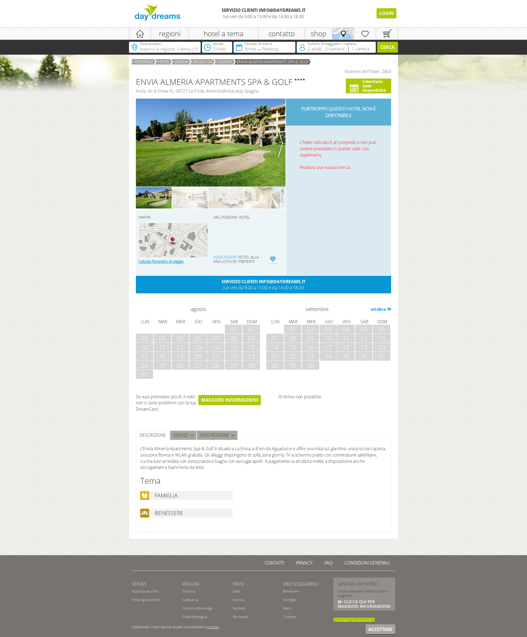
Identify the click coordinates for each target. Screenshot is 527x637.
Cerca (387, 47)
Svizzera (239, 608)
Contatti (274, 563)
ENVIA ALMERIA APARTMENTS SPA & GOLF (273, 61)
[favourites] (365, 34)
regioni (170, 33)
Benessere (291, 591)
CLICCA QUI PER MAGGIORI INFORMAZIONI (364, 604)
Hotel (164, 61)
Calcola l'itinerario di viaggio (161, 261)
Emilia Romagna (194, 616)
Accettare (380, 629)
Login (386, 13)
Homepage (143, 61)
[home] (140, 34)
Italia (236, 591)
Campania (190, 599)
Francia (238, 599)
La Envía (224, 61)
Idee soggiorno (301, 584)
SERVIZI (139, 584)
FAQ (328, 563)
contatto (281, 33)
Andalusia (203, 61)
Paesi (238, 584)
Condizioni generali (367, 563)
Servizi (180, 435)
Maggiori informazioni (229, 400)
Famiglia (289, 599)
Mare (287, 608)
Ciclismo (289, 616)
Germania (240, 616)
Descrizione (152, 435)
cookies (212, 626)
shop (318, 33)
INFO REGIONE (214, 435)
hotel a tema (223, 33)
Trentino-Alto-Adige (197, 608)
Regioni (190, 584)
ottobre (378, 309)
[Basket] (387, 34)
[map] (343, 34)
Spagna (181, 61)
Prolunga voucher (146, 599)
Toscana (188, 591)
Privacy (304, 563)
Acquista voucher (145, 591)
